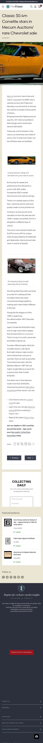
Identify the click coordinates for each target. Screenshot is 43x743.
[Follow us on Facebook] (3, 577)
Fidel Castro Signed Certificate (24, 538)
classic (10, 225)
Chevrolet (17, 100)
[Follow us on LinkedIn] (22, 577)
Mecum (10, 96)
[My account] (35, 7)
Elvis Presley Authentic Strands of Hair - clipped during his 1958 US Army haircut (25, 522)
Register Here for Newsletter (21, 652)
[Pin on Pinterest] (18, 444)
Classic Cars (29, 418)
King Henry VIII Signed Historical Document (25, 553)
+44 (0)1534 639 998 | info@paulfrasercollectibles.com (22, 1)
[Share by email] (25, 444)
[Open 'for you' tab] (36, 736)
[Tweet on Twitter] (22, 444)
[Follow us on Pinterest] (14, 577)
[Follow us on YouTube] (18, 577)
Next (29, 458)
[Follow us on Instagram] (11, 577)
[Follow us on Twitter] (7, 577)
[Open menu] (3, 6)
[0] (39, 6)
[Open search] (31, 7)
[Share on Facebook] (14, 444)
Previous (15, 458)
